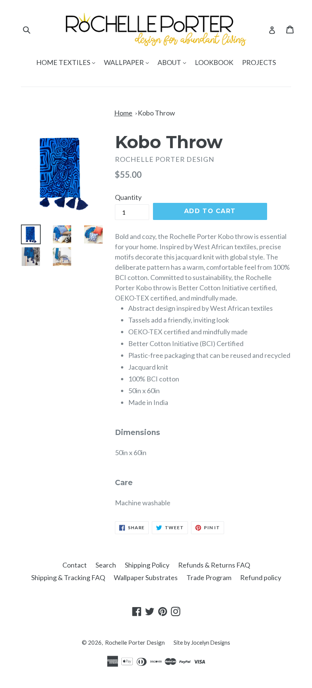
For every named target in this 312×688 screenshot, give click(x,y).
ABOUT (174, 62)
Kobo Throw (156, 113)
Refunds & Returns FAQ (214, 565)
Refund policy (260, 577)
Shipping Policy (147, 565)
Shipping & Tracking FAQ (68, 577)
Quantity (128, 197)
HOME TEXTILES (67, 62)
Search (106, 565)
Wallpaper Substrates (146, 577)
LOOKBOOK (214, 62)
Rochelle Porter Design (135, 642)
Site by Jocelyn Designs (202, 642)
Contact (74, 565)
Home (123, 113)
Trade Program (208, 577)
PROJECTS (259, 62)
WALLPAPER (128, 62)
